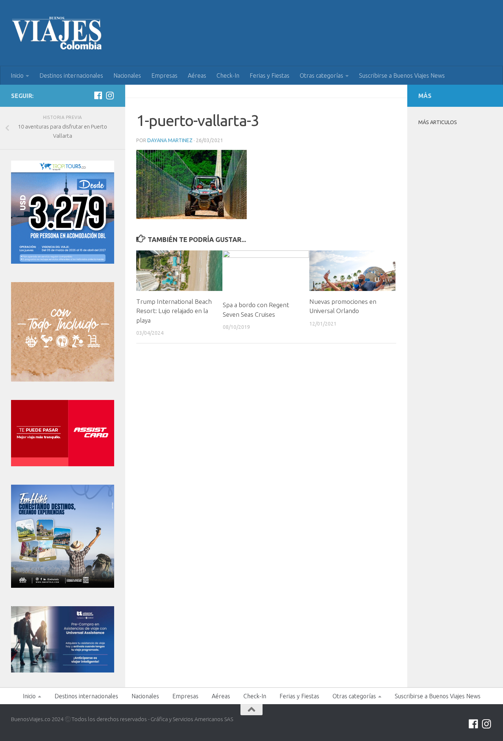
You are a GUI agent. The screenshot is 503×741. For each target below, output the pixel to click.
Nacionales (127, 75)
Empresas (164, 75)
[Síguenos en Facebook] (98, 95)
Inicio (17, 75)
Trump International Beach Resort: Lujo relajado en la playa (174, 311)
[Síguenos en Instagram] (109, 95)
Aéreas (197, 75)
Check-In (228, 75)
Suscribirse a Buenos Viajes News (402, 75)
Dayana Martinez (170, 140)
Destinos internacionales (71, 75)
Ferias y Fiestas (269, 75)
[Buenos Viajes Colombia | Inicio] (57, 33)
